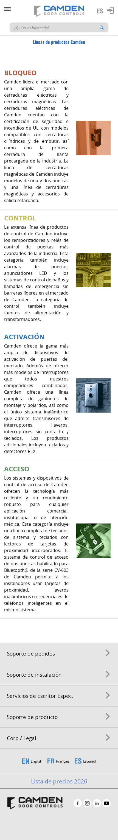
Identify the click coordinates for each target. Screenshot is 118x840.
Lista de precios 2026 (59, 781)
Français (62, 761)
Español (89, 761)
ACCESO (16, 469)
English (36, 761)
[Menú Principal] (7, 9)
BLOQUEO (20, 72)
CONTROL (20, 218)
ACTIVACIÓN (24, 336)
